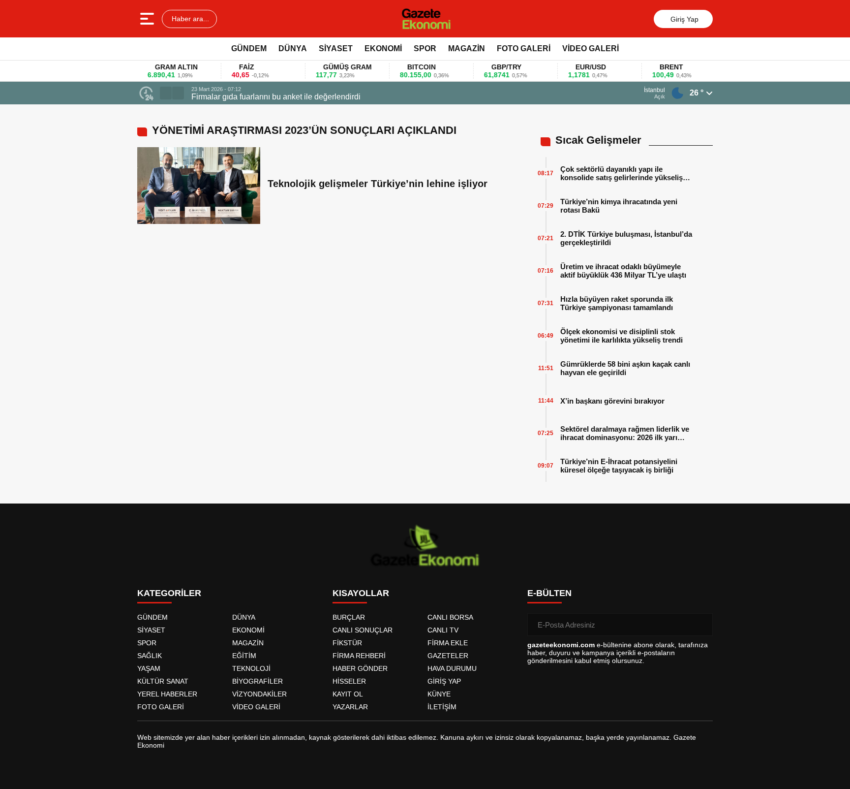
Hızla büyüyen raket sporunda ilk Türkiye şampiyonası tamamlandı (616, 303)
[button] (166, 93)
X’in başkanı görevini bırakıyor (612, 401)
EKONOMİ (383, 48)
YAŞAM (148, 668)
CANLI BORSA (450, 617)
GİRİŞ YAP (444, 681)
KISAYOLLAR (361, 593)
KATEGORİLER (169, 593)
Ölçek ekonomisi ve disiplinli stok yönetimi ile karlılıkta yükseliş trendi (621, 335)
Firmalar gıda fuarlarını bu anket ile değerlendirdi (276, 97)
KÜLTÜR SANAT (162, 681)
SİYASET (336, 48)
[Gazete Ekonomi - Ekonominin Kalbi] (426, 18)
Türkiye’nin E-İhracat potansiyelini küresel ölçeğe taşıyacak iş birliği (618, 465)
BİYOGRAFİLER (257, 681)
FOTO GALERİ (523, 48)
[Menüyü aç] (148, 19)
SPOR (425, 48)
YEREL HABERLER (167, 694)
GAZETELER (447, 656)
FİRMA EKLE (447, 643)
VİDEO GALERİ (590, 48)
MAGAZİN (466, 48)
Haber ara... (189, 19)
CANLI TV (442, 630)
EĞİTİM (244, 656)
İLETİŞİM (441, 707)
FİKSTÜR (347, 643)
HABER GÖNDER (360, 668)
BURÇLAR (349, 617)
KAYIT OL (348, 694)
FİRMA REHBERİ (359, 656)
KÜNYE (439, 694)
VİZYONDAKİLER (259, 694)
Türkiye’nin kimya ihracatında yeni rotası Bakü (618, 205)
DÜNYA (292, 48)
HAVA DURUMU (452, 668)
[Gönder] (701, 624)
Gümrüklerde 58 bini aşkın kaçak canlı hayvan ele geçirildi (625, 368)
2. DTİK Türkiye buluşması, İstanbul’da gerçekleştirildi (626, 238)
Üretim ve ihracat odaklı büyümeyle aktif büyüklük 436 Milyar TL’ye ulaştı (623, 270)
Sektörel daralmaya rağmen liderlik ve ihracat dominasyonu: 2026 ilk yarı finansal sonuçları (624, 433)
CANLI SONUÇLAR (363, 630)
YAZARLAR (350, 707)
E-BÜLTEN (549, 593)
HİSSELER (349, 681)
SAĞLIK (149, 656)
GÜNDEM (249, 48)
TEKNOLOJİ (251, 668)
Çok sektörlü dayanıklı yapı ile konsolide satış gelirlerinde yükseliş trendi (621, 173)
